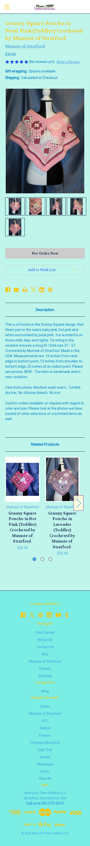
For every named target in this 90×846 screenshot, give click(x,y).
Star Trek (45, 750)
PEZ (45, 721)
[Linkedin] (41, 289)
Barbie (45, 757)
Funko (45, 706)
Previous (7, 503)
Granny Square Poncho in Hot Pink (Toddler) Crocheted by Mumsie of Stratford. (22, 527)
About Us (45, 640)
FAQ (45, 654)
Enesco (45, 735)
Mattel (45, 728)
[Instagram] (49, 615)
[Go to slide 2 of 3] (42, 559)
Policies (45, 669)
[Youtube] (58, 615)
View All (45, 779)
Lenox (45, 771)
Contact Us (45, 647)
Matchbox (45, 764)
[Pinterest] (50, 289)
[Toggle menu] (7, 7)
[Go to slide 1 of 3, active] (34, 559)
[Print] (24, 289)
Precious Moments (45, 743)
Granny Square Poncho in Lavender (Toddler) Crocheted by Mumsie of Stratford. (62, 530)
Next (79, 503)
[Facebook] (7, 289)
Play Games (45, 632)
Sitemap (45, 676)
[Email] (16, 289)
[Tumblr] (67, 615)
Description (45, 309)
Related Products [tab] (45, 444)
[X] (33, 289)
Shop (45, 691)
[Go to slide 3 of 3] (50, 559)
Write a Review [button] (68, 62)
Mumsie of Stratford (45, 661)
